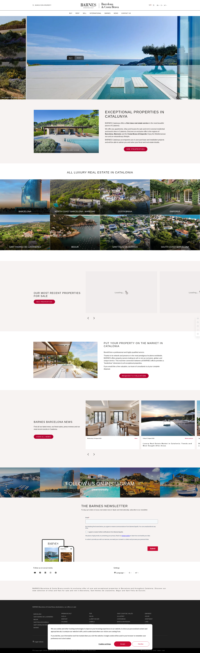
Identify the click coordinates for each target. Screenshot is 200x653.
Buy (71, 58)
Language (120, 573)
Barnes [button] (107, 13)
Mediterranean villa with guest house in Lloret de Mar (57, 150)
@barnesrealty (100, 489)
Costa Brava (132, 134)
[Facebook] (40, 573)
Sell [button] (84, 13)
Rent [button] (77, 13)
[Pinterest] (55, 573)
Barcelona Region (123, 621)
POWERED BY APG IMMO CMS (153, 650)
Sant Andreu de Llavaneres (43, 617)
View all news (43, 437)
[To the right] (93, 318)
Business (148, 624)
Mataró (36, 627)
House (147, 616)
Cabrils (92, 621)
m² (165, 5)
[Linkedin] (45, 573)
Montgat (64, 619)
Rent (79, 58)
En (158, 5)
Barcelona (37, 614)
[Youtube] (34, 573)
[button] (150, 5)
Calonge (64, 621)
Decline (140, 644)
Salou (91, 616)
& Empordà (142, 134)
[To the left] (88, 318)
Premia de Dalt (66, 613)
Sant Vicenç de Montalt (42, 625)
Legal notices (39, 642)
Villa (146, 627)
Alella (63, 616)
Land (146, 621)
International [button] (95, 13)
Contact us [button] (126, 13)
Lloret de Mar (94, 619)
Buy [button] (70, 13)
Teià (90, 613)
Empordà (148, 613)
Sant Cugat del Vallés (125, 613)
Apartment (148, 619)
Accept (122, 644)
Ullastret (120, 616)
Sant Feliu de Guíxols (41, 622)
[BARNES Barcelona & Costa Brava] (100, 5)
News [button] (116, 13)
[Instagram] (50, 573)
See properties (135, 149)
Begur (36, 619)
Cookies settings (105, 644)
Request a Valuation (134, 376)
